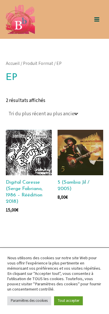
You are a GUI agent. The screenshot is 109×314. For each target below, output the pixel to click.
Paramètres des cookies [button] (29, 300)
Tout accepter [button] (68, 300)
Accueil (13, 63)
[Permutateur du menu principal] (96, 19)
